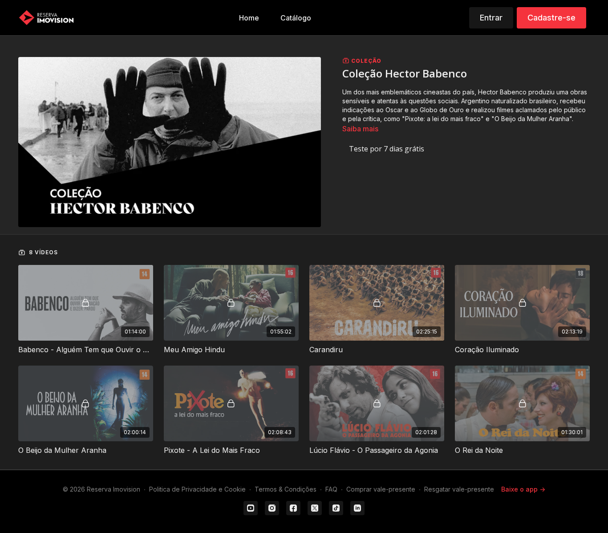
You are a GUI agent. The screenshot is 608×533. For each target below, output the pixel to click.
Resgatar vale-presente (459, 489)
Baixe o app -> (523, 489)
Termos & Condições (285, 489)
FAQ (331, 489)
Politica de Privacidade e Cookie (197, 489)
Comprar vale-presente (380, 489)
